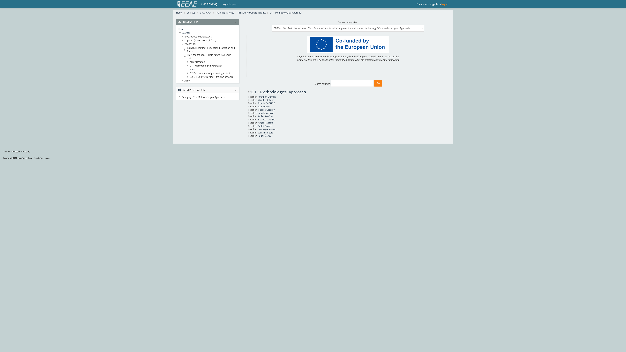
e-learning (209, 4)
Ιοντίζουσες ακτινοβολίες (197, 36)
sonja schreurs (265, 132)
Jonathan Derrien (267, 96)
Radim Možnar (265, 116)
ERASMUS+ (205, 12)
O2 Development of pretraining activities (211, 73)
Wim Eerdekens (266, 100)
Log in (444, 4)
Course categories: (348, 22)
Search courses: (322, 83)
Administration (197, 61)
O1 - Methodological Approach (286, 12)
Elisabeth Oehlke (266, 119)
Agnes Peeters (265, 122)
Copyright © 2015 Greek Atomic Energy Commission (23, 158)
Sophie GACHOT (266, 103)
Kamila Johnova (266, 113)
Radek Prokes (265, 126)
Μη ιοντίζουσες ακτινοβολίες (200, 40)
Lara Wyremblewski (268, 129)
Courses (191, 12)
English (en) (229, 4)
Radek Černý (264, 135)
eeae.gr (47, 158)
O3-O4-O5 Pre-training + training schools (211, 76)
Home (179, 12)
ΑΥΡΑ (187, 80)
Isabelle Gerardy (266, 109)
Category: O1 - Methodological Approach (203, 97)
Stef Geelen (264, 106)
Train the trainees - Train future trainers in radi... (241, 12)
